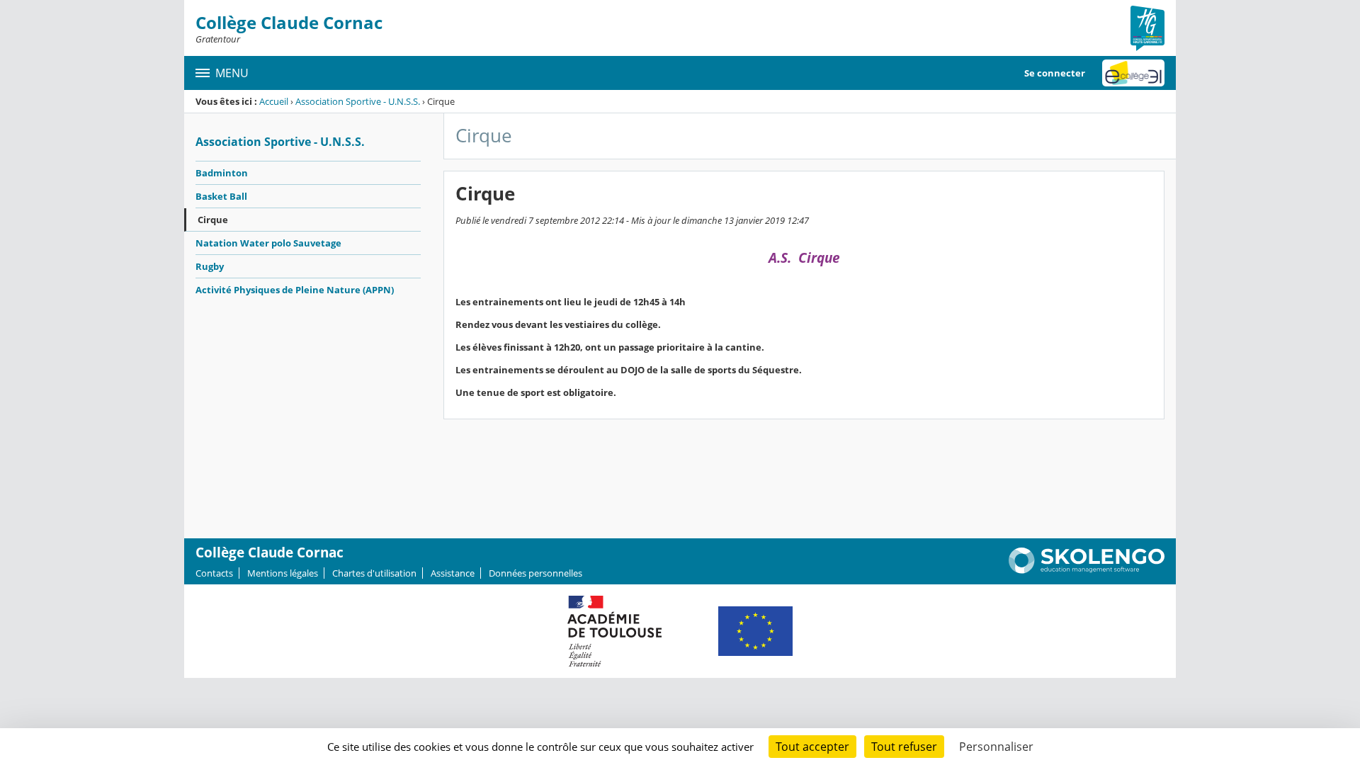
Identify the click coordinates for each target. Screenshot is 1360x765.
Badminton (222, 172)
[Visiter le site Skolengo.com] (1086, 570)
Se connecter (1054, 73)
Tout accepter (812, 746)
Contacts (214, 573)
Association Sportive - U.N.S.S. (357, 101)
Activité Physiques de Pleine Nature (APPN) (295, 289)
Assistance (453, 573)
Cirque (213, 219)
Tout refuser (904, 746)
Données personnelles (535, 573)
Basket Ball (221, 196)
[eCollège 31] (1133, 73)
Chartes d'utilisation (374, 573)
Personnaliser (996, 746)
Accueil (273, 101)
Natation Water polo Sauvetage (268, 243)
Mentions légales (282, 573)
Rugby (210, 266)
